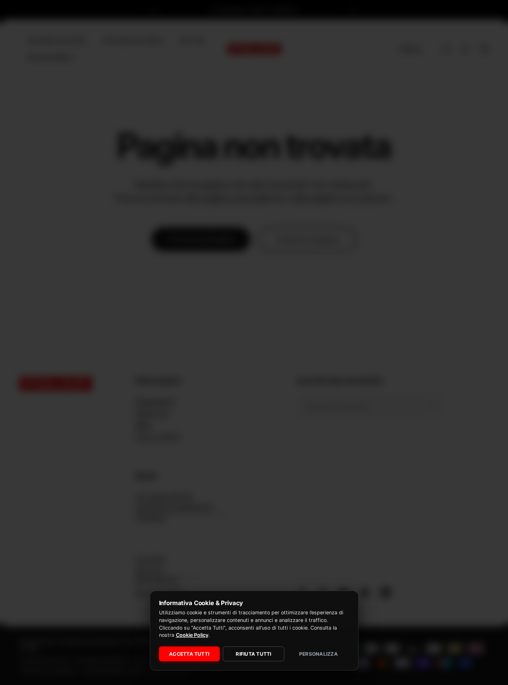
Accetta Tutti (189, 654)
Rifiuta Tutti (253, 654)
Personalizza (318, 654)
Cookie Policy (192, 635)
